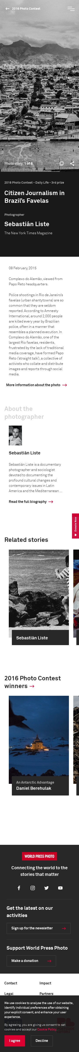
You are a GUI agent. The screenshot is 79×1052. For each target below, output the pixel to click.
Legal (8, 994)
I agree (14, 1041)
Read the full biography (28, 502)
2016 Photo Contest (26, 8)
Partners (46, 994)
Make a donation (24, 961)
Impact (45, 983)
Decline (42, 1041)
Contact (10, 983)
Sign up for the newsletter (32, 928)
